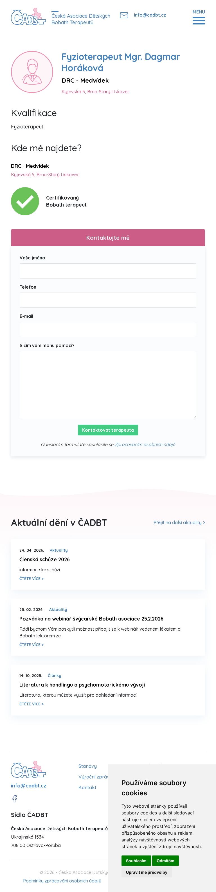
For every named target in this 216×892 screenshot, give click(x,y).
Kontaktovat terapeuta (108, 430)
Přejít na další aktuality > (179, 522)
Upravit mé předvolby (146, 872)
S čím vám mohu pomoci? (47, 345)
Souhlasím (136, 860)
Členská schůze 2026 (44, 559)
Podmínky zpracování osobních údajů (62, 881)
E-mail (26, 316)
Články (54, 675)
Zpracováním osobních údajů (144, 444)
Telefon (28, 287)
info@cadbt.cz (150, 15)
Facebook (14, 798)
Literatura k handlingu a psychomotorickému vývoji (82, 685)
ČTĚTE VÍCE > (31, 578)
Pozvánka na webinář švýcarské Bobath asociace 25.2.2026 (91, 618)
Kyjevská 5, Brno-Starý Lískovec (96, 91)
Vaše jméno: (33, 258)
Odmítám (165, 860)
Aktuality (59, 550)
